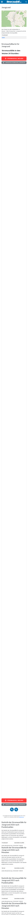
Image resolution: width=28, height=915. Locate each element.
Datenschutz (21, 817)
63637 (3, 37)
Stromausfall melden (15, 58)
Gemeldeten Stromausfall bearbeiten (15, 62)
